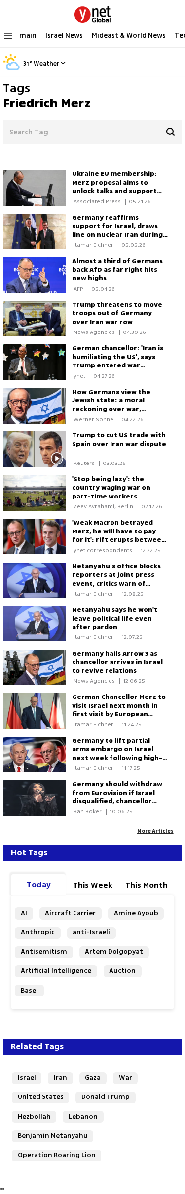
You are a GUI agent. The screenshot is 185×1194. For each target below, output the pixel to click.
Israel (27, 1078)
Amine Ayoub (136, 913)
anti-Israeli (91, 932)
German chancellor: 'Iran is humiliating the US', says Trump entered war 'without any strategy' (117, 361)
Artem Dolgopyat (114, 952)
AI (24, 913)
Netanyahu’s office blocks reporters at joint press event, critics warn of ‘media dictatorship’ (116, 579)
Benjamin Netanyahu (53, 1136)
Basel (29, 990)
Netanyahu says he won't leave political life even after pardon (114, 618)
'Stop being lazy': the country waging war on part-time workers (111, 487)
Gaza (93, 1078)
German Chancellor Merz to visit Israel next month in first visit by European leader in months (119, 710)
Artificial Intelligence (56, 971)
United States (41, 1097)
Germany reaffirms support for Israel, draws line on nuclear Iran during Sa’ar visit (117, 231)
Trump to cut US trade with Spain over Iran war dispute (119, 440)
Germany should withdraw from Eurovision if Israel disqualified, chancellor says (117, 797)
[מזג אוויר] (11, 69)
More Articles (155, 831)
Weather (46, 63)
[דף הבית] (92, 12)
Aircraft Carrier (70, 913)
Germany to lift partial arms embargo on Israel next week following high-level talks (117, 754)
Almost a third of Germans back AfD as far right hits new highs (117, 269)
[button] (63, 62)
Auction (122, 971)
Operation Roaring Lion (57, 1155)
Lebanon (83, 1117)
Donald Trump (105, 1097)
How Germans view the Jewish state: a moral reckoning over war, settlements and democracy (111, 409)
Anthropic (38, 932)
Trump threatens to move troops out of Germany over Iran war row (117, 313)
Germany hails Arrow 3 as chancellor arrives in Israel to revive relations (117, 662)
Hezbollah (34, 1117)
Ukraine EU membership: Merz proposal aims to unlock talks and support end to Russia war (114, 187)
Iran (60, 1078)
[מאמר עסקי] (37, 493)
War (125, 1078)
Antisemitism (44, 952)
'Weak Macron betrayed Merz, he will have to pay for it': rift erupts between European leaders (119, 536)
